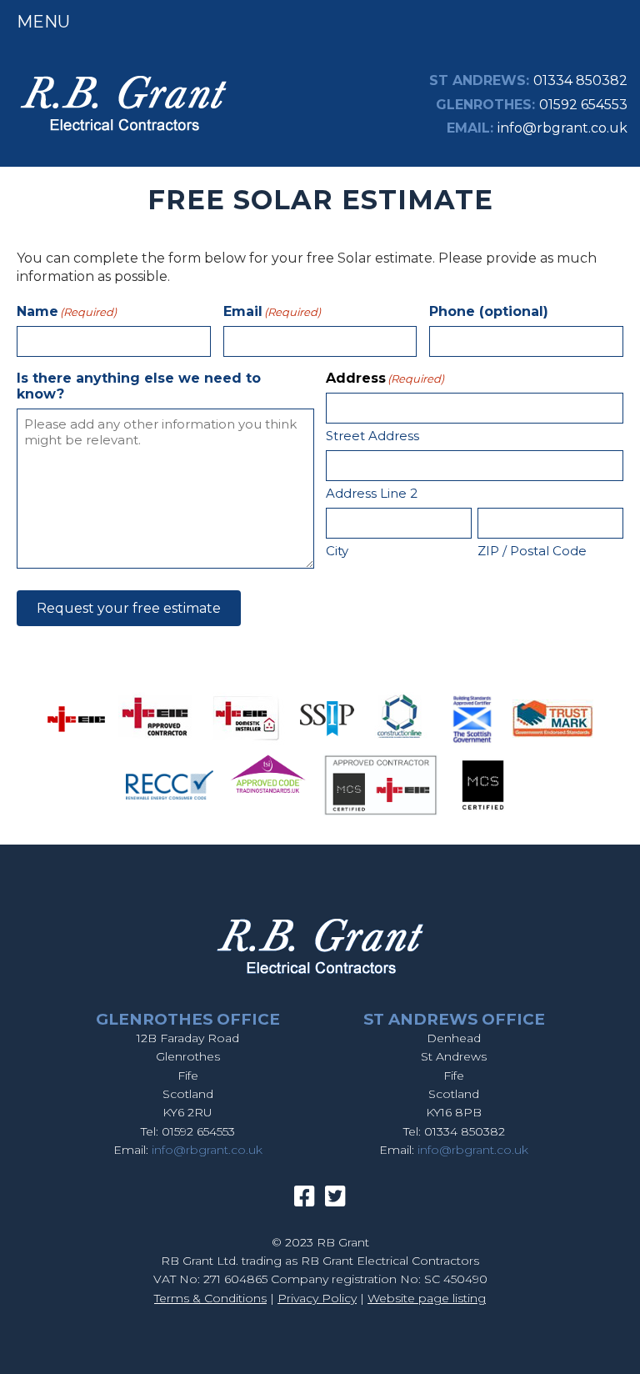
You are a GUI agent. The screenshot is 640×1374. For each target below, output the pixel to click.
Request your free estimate (129, 608)
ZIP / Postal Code (532, 551)
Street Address (372, 436)
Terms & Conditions (210, 1298)
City (337, 551)
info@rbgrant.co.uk (563, 128)
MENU (43, 22)
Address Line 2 (372, 493)
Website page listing (427, 1298)
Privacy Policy (317, 1298)
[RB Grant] (123, 134)
